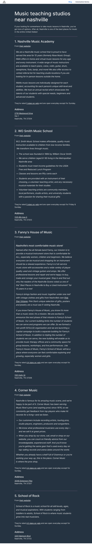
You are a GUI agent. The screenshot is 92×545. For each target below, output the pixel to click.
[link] (21, 217)
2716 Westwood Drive (24, 113)
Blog (70, 2)
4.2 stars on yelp (33, 523)
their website (24, 46)
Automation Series (82, 2)
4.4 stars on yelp (33, 362)
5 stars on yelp (32, 103)
